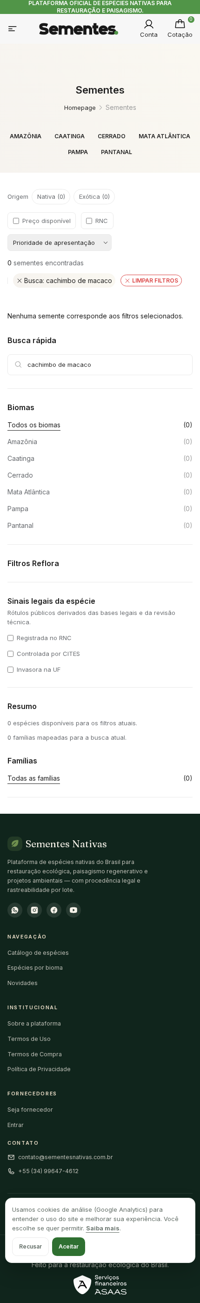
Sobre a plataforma (34, 1023)
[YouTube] (73, 910)
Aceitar (69, 1246)
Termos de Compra (34, 1054)
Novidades (22, 982)
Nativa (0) (51, 196)
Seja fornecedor (30, 1109)
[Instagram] (34, 910)
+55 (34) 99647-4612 (48, 1171)
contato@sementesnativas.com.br (65, 1157)
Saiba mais (103, 1228)
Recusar (30, 1246)
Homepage (80, 107)
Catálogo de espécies (38, 952)
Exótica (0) (94, 196)
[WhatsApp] (14, 910)
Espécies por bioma (35, 967)
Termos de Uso (29, 1038)
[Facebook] (54, 910)
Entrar (15, 1124)
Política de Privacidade (39, 1069)
